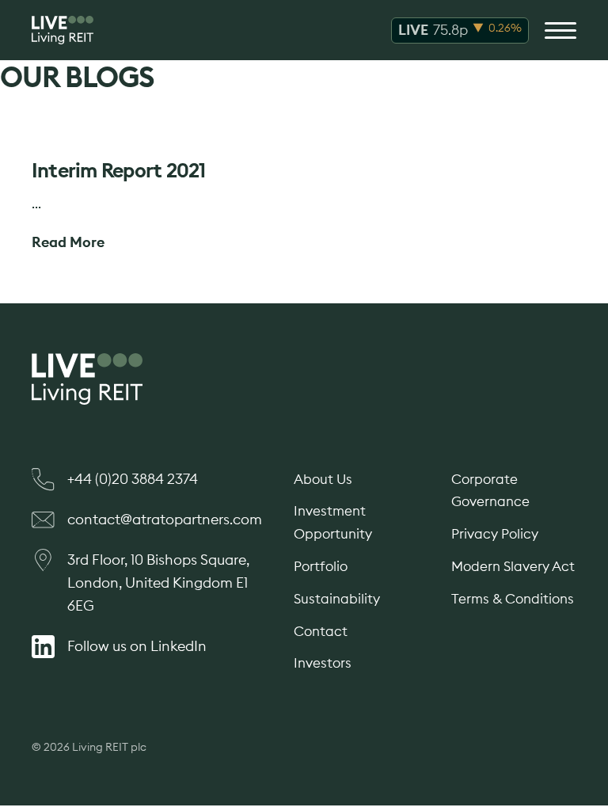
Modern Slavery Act (513, 566)
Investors (323, 663)
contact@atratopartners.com (164, 519)
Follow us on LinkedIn (137, 646)
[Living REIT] (62, 30)
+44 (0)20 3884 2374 (132, 479)
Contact (321, 631)
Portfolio (321, 566)
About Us (323, 479)
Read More (68, 242)
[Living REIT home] (304, 379)
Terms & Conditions (512, 598)
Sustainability (337, 598)
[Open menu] (560, 30)
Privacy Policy (494, 534)
